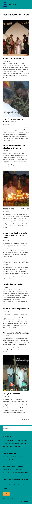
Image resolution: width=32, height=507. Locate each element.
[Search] (29, 429)
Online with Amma (13, 4)
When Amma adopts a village (16, 333)
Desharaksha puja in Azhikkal (16, 209)
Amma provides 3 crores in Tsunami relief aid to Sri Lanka (15, 235)
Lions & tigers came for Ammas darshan (13, 120)
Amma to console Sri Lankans (16, 262)
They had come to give (13, 284)
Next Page (25, 419)
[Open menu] (28, 5)
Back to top (25, 502)
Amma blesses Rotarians (14, 58)
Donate (6, 493)
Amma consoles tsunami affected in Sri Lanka (14, 147)
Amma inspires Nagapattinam (16, 309)
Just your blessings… (12, 394)
